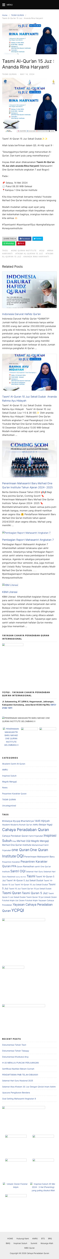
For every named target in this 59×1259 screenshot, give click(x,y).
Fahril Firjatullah (36, 836)
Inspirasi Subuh (9, 775)
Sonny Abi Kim (21, 877)
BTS (43, 1238)
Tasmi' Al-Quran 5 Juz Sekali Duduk (24, 880)
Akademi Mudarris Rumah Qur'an (17, 825)
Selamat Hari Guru (34, 871)
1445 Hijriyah (42, 820)
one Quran (20, 850)
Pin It (21, 243)
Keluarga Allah (47, 1243)
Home (4, 15)
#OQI (41, 250)
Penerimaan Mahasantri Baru (39, 856)
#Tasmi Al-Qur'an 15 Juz (29, 253)
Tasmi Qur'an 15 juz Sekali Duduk (36, 888)
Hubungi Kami (22, 1238)
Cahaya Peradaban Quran (25, 829)
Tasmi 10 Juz (15, 888)
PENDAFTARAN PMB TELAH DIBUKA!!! (20, 1074)
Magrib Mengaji (9, 781)
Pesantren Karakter (11, 862)
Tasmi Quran (11, 893)
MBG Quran (29, 1248)
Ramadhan (28, 866)
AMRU (5, 769)
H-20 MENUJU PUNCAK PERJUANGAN (20, 1062)
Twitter (39, 239)
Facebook (25, 239)
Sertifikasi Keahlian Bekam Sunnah (18, 1069)
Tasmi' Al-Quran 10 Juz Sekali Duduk (31, 884)
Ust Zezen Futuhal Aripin (26, 900)
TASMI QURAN (17, 15)
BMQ (8, 1243)
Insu (14, 841)
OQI (20, 856)
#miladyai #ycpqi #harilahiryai (18, 821)
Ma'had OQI (24, 840)
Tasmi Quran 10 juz (35, 897)
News (4, 787)
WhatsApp (9, 243)
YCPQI (17, 910)
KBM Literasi (9, 591)
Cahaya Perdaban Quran (15, 835)
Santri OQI (17, 871)
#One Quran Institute (24, 250)
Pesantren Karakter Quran (14, 793)
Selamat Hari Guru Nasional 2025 (17, 1080)
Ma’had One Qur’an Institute (16, 845)
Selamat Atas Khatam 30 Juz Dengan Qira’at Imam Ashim (29, 1086)
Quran (19, 866)
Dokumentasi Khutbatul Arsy (15, 1057)
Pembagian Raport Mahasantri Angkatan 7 (28, 539)
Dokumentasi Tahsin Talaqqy (15, 1050)
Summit (34, 1243)
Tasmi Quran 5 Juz (35, 893)
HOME (10, 1238)
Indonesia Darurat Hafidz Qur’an (21, 314)
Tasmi (31, 876)
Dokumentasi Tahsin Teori (14, 1045)
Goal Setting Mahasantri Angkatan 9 (19, 1098)
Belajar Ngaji (45, 824)
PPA (13, 866)
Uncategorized (9, 805)
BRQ (50, 1238)
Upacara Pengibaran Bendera (16, 1092)
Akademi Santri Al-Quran (13, 763)
